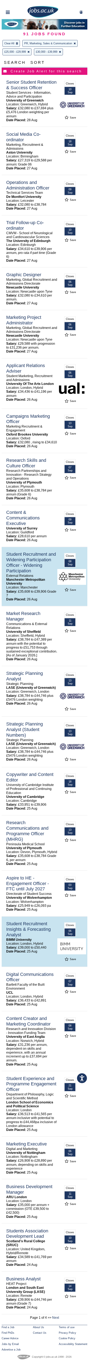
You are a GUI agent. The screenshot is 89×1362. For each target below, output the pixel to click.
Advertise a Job (11, 1349)
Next (55, 1317)
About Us (38, 1327)
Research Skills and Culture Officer (26, 463)
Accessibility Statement (73, 1344)
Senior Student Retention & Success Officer (31, 85)
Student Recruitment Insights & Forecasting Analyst (28, 929)
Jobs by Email (10, 1344)
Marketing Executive (26, 1143)
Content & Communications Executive (23, 518)
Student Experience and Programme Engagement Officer (31, 1084)
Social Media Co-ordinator (23, 137)
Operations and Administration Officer (27, 185)
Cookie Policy (67, 1338)
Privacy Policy (67, 1332)
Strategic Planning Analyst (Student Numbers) (24, 729)
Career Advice (10, 1338)
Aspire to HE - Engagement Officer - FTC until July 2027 (27, 883)
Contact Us (39, 1332)
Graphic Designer (23, 274)
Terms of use (67, 1327)
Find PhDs (8, 1332)
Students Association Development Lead (27, 1233)
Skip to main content (16, 3)
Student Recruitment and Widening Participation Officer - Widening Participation (31, 562)
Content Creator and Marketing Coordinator (28, 1021)
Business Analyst (23, 1278)
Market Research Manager (23, 616)
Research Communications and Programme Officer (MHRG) (27, 831)
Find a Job (8, 1327)
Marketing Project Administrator (23, 320)
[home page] (42, 17)
